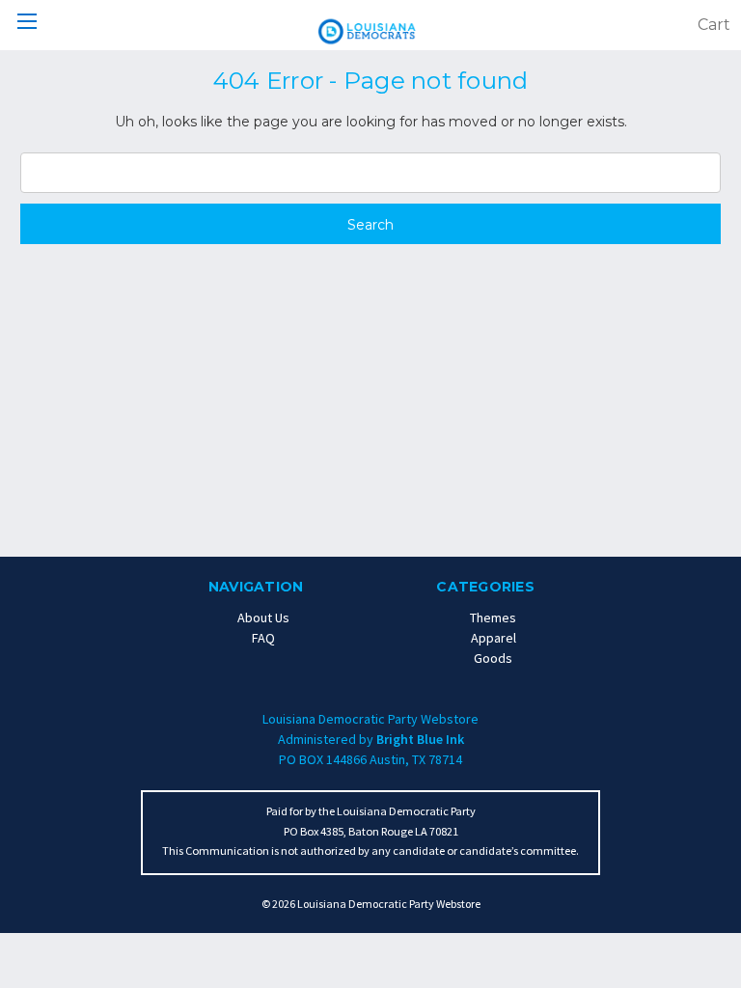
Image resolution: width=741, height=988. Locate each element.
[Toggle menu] (26, 26)
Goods (493, 658)
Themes (493, 617)
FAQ (263, 637)
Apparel (493, 637)
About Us (263, 617)
